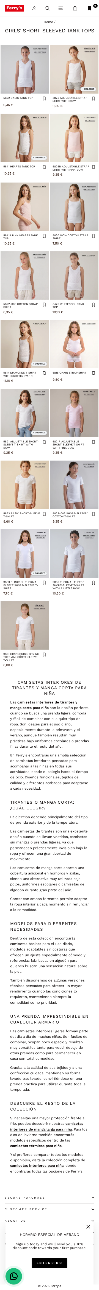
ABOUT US (15, 1220)
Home (48, 22)
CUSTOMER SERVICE (26, 1209)
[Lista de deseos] (44, 99)
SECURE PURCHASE (25, 1197)
